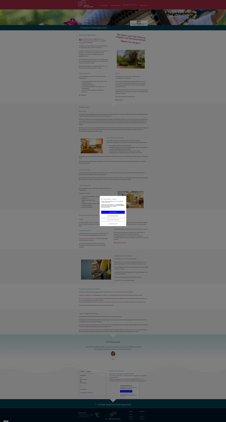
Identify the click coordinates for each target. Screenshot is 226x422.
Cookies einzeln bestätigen (113, 219)
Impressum (115, 223)
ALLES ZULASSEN (113, 212)
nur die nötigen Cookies (113, 216)
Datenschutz (111, 223)
